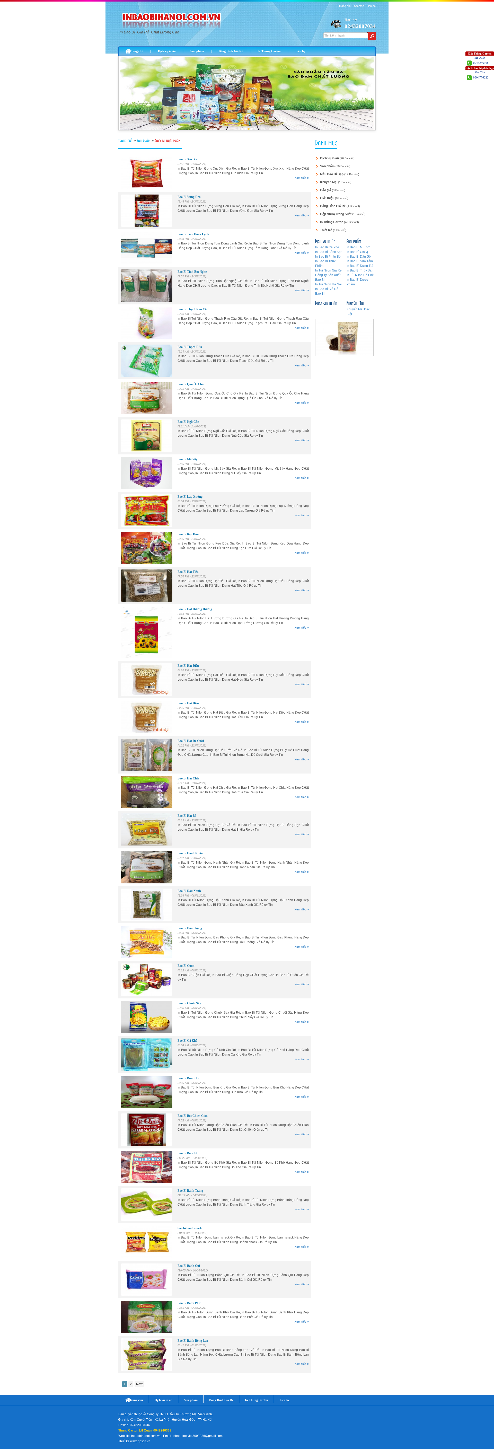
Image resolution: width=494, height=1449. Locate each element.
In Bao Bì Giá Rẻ (326, 289)
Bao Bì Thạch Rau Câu (193, 309)
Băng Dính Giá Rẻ (231, 51)
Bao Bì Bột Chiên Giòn (193, 1116)
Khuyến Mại (328, 182)
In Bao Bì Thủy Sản (360, 270)
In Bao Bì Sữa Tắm (360, 261)
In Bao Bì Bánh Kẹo (328, 252)
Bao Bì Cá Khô (187, 1040)
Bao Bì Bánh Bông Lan (193, 1340)
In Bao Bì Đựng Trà (360, 266)
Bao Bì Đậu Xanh (189, 891)
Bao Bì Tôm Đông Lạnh (193, 234)
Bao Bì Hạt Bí (187, 816)
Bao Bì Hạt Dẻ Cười (191, 741)
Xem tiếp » (302, 177)
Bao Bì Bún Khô (188, 1078)
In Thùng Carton (269, 51)
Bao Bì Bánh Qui (189, 1266)
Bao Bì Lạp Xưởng (190, 496)
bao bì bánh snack (190, 1228)
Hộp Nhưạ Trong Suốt (335, 214)
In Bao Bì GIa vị (357, 252)
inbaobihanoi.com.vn (146, 1436)
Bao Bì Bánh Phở (189, 1303)
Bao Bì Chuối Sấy (189, 1003)
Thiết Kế (326, 230)
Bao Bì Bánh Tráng (190, 1190)
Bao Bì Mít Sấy (187, 459)
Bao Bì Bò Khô (187, 1153)
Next (139, 1384)
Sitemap (359, 5)
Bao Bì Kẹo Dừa (188, 534)
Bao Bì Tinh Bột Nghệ (192, 272)
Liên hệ (371, 5)
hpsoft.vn (144, 1441)
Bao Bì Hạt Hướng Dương (195, 609)
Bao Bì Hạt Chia (188, 778)
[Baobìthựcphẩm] (168, 140)
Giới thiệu (327, 198)
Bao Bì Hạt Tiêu (188, 572)
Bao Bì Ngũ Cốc (188, 422)
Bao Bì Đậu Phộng (190, 928)
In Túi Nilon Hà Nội (328, 284)
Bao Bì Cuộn (186, 966)
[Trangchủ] (126, 140)
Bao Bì (319, 293)
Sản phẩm (197, 51)
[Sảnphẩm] (144, 140)
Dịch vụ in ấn (167, 51)
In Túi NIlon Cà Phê (360, 275)
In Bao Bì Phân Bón (328, 256)
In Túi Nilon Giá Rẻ (328, 270)
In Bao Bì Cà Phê (327, 247)
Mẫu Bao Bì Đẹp (331, 174)
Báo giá (325, 190)
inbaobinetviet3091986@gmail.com (198, 1436)
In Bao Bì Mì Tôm (358, 247)
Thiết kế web (127, 1441)
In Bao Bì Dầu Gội (359, 256)
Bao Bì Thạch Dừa (190, 347)
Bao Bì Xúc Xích (188, 159)
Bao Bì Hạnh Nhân (190, 853)
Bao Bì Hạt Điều (188, 666)
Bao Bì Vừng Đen (189, 197)
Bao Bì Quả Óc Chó (191, 384)
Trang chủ (345, 5)
